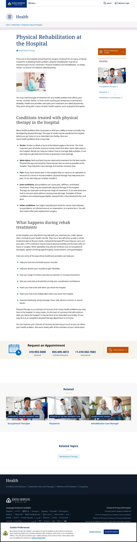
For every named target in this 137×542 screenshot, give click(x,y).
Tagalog (44, 511)
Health (22, 16)
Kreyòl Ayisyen (27, 517)
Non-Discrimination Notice (120, 521)
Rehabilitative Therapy (27, 51)
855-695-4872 (60, 352)
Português (63, 511)
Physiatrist (103, 92)
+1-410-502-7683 (85, 352)
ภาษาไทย (18, 521)
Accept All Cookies (111, 532)
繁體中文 (25, 511)
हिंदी (40, 521)
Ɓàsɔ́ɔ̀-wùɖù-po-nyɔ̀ (32, 514)
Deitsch (47, 521)
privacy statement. (39, 538)
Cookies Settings (95, 532)
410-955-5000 (37, 352)
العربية (38, 517)
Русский (53, 511)
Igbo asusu (47, 514)
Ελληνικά (64, 517)
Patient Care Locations (122, 514)
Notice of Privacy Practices (104, 518)
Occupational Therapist (107, 86)
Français (35, 511)
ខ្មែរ (54, 521)
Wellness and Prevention (67, 486)
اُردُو (26, 521)
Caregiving (83, 486)
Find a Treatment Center (111, 52)
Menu (31, 4)
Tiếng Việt (18, 514)
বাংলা (67, 514)
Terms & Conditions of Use (96, 521)
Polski (54, 517)
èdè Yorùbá (59, 514)
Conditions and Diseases (16, 486)
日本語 (8, 517)
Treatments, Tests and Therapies (32, 25)
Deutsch (46, 517)
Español (9, 511)
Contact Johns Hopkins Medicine (118, 511)
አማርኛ (17, 511)
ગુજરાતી (9, 521)
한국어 (16, 517)
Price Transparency (103, 514)
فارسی (33, 521)
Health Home (16, 25)
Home (8, 25)
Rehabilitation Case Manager (109, 97)
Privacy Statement (123, 518)
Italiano (9, 514)
